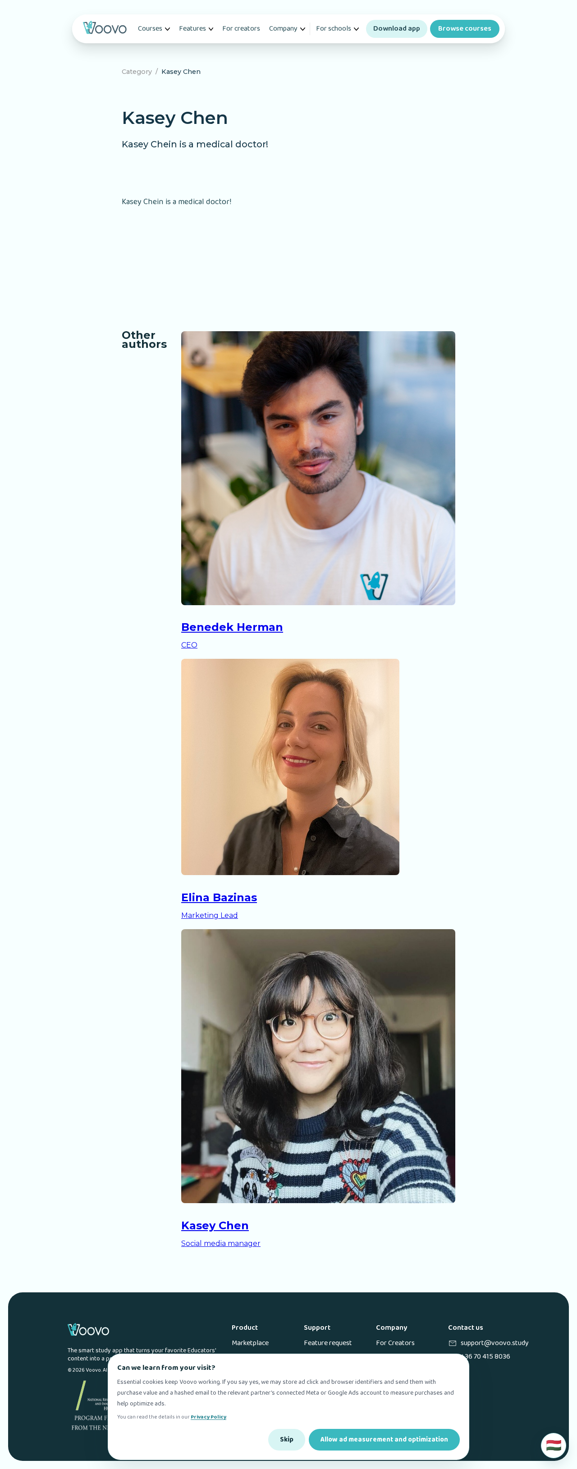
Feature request (328, 1343)
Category (137, 71)
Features (192, 28)
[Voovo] (104, 28)
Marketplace (250, 1343)
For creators (241, 28)
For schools (333, 28)
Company (283, 28)
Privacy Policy (208, 1417)
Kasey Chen (181, 71)
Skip (286, 1439)
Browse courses (464, 28)
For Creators (395, 1343)
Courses (150, 28)
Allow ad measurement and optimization (384, 1439)
